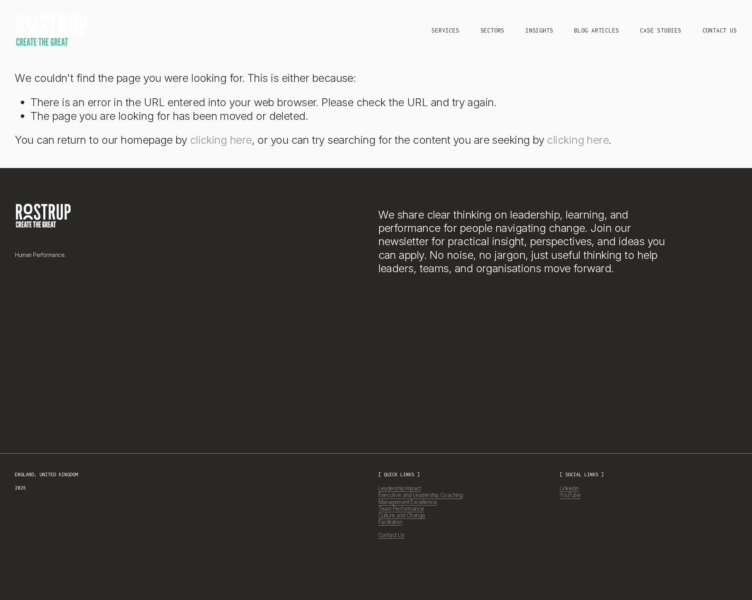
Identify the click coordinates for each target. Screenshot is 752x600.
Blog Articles (596, 30)
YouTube (570, 495)
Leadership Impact (399, 488)
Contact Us (720, 30)
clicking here (221, 139)
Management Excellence (407, 502)
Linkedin (569, 488)
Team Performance (401, 509)
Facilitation (390, 522)
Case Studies (661, 30)
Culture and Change (401, 515)
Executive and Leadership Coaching (420, 495)
